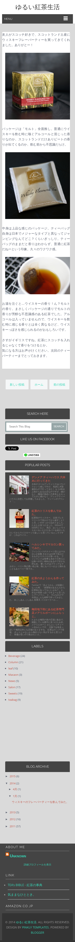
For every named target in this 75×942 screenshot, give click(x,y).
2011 (13, 826)
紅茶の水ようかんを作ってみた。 (48, 580)
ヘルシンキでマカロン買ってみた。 (48, 546)
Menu (8, 18)
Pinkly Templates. (36, 927)
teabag (12, 700)
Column (13, 662)
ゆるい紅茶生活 (37, 7)
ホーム (39, 384)
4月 (15, 789)
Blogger (37, 932)
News (11, 681)
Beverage (14, 656)
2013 (13, 812)
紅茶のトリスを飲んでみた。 (46, 512)
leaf (10, 668)
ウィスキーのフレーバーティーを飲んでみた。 (40, 802)
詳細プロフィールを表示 (37, 864)
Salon (11, 687)
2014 (13, 783)
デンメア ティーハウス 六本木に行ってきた (48, 479)
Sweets (12, 693)
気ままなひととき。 (22, 894)
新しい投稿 (17, 384)
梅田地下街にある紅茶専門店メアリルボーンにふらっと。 (48, 612)
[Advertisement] (31, 732)
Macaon (13, 675)
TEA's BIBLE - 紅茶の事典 (25, 885)
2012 (13, 819)
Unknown (18, 856)
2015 (13, 776)
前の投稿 (59, 384)
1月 (15, 796)
